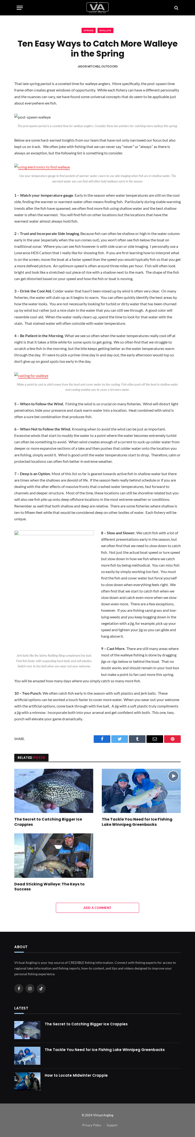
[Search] (175, 7)
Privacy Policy (91, 1125)
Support (112, 1125)
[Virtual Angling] (97, 7)
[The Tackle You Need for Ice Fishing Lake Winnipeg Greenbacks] (141, 791)
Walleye (105, 30)
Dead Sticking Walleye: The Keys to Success (49, 887)
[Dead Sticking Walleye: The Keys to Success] (53, 855)
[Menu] (20, 7)
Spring (88, 30)
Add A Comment (97, 908)
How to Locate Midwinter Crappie (76, 1075)
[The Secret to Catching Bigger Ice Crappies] (53, 791)
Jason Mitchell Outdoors (98, 66)
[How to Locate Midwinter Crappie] (27, 1081)
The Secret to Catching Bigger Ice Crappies (48, 822)
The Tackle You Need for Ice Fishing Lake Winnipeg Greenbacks (137, 822)
